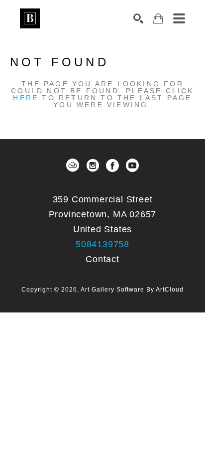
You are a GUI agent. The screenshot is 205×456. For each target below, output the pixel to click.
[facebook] (112, 165)
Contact (102, 259)
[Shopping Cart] (158, 18)
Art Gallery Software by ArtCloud (132, 289)
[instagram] (92, 165)
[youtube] (132, 165)
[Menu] (179, 18)
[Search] (138, 18)
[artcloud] (72, 165)
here (25, 98)
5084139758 (102, 244)
